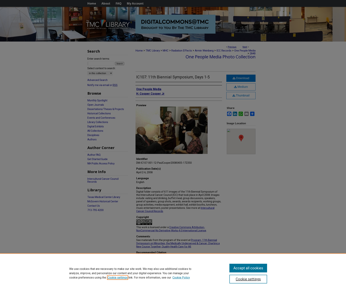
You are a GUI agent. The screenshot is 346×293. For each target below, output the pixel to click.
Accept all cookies (248, 268)
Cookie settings (118, 277)
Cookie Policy (181, 277)
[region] (173, 273)
